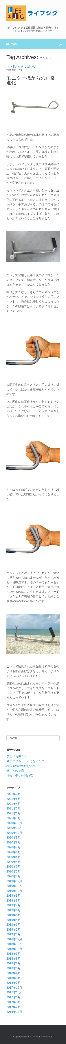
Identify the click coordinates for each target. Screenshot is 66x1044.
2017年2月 (13, 1007)
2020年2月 (13, 871)
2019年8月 (13, 900)
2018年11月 (14, 944)
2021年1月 (13, 818)
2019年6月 (13, 910)
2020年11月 (14, 827)
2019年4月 (13, 919)
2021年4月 (13, 803)
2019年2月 (13, 929)
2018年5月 (13, 968)
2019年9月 (13, 895)
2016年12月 (14, 1011)
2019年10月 (14, 890)
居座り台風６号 (16, 756)
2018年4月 (13, 973)
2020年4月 (13, 861)
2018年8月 (13, 958)
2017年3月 (13, 1002)
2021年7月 (13, 794)
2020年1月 (13, 876)
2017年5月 (13, 997)
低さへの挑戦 (15, 770)
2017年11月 (14, 992)
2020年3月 (13, 866)
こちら (44, 30)
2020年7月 (13, 847)
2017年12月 (14, 987)
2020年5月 (13, 856)
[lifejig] (33, 13)
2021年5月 (13, 798)
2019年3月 (13, 924)
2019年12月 (14, 881)
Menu (15, 43)
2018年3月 (13, 978)
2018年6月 (13, 963)
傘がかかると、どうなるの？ (25, 761)
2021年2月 (13, 813)
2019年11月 (14, 885)
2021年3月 (13, 808)
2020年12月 (14, 823)
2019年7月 (13, 905)
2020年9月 (13, 837)
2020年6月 (13, 852)
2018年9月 (13, 953)
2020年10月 (14, 832)
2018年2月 (13, 982)
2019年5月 (13, 915)
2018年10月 (14, 948)
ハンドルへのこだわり (21, 66)
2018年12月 (14, 939)
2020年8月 (13, 842)
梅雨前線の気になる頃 (21, 765)
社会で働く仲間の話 (19, 775)
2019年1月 (13, 934)
